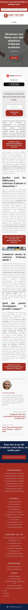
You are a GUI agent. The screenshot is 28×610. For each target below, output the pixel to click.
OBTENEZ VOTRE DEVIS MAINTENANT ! (14, 9)
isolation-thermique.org (14, 569)
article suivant (7, 425)
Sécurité (14, 58)
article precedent (19, 412)
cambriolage (6, 337)
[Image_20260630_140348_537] (14, 250)
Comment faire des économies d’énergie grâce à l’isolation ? (14, 416)
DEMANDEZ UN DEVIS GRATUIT (14, 457)
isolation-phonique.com (14, 566)
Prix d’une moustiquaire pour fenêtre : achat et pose (12, 429)
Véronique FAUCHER (8, 393)
